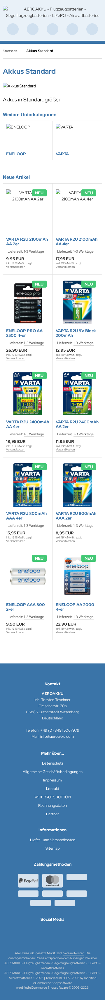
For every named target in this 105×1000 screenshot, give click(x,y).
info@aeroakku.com (57, 736)
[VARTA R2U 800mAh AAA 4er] (28, 485)
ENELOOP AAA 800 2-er (25, 607)
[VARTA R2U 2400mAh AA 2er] (77, 394)
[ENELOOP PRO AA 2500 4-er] (28, 302)
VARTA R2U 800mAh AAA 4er (26, 515)
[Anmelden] (52, 29)
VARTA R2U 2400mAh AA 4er (27, 424)
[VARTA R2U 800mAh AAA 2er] (77, 485)
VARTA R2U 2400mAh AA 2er (77, 424)
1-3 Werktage (34, 251)
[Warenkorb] (72, 29)
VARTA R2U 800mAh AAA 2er (76, 515)
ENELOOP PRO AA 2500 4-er (24, 333)
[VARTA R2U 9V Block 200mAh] (77, 302)
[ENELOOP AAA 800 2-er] (28, 576)
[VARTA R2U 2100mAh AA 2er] (28, 211)
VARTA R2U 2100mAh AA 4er (76, 241)
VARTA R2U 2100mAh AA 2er (27, 241)
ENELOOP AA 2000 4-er (75, 607)
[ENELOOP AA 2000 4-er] (77, 576)
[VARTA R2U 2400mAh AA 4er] (28, 394)
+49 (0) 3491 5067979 (59, 730)
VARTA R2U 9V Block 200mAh (76, 333)
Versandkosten (15, 267)
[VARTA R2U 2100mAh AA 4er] (77, 211)
